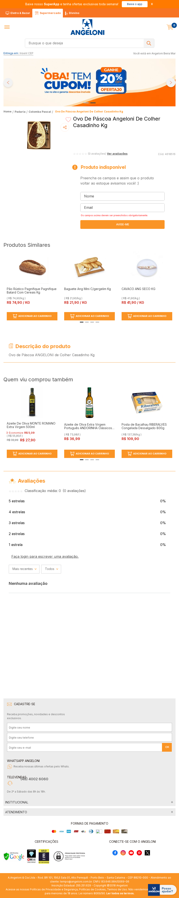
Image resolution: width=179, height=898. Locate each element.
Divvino (74, 13)
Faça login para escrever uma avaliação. (45, 556)
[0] (170, 27)
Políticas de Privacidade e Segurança (54, 889)
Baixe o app (134, 4)
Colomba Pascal (40, 111)
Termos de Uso (117, 889)
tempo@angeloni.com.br (76, 881)
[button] (6, 27)
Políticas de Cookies (92, 889)
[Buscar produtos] (149, 43)
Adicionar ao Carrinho (35, 316)
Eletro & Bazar (20, 13)
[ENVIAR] (122, 224)
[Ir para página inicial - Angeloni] (87, 27)
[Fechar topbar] (152, 4)
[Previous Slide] (8, 82)
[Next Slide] (171, 82)
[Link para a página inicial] (7, 112)
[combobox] (89, 43)
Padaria (20, 111)
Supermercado (50, 13)
